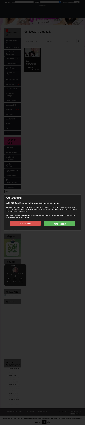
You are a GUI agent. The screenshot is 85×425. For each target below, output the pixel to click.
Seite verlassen (25, 223)
